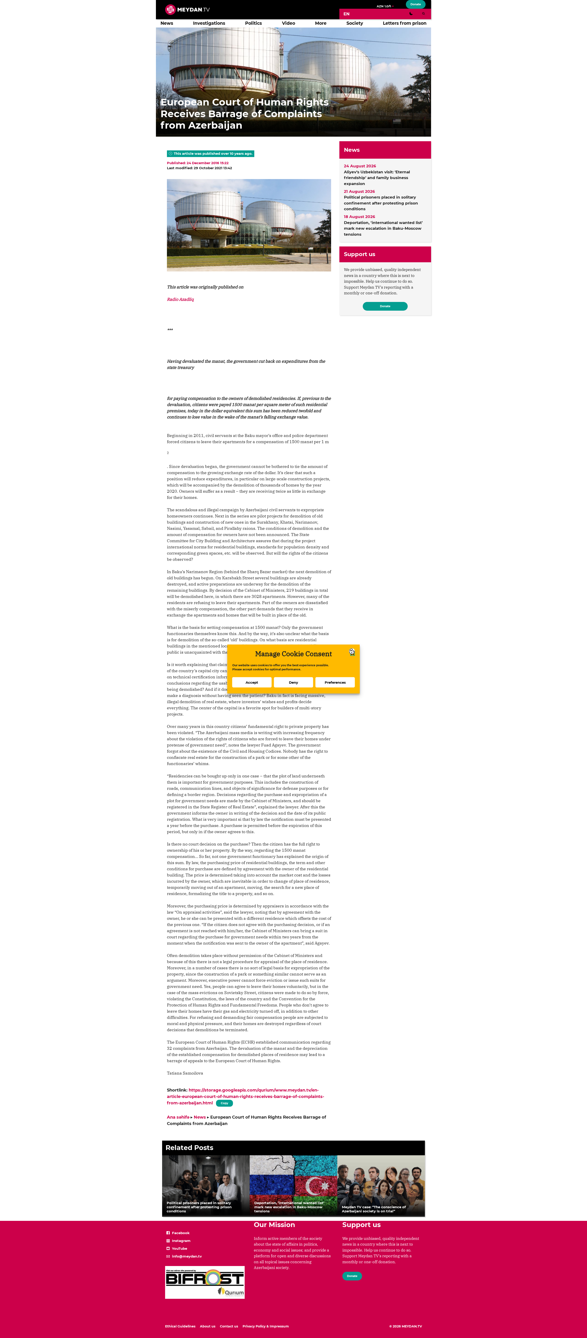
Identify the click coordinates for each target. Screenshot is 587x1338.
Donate (415, 4)
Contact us (229, 1326)
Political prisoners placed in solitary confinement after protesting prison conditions (381, 203)
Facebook (181, 1233)
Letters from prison (404, 23)
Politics (253, 23)
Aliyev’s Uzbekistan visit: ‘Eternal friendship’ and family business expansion (377, 178)
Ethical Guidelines (180, 1326)
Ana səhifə (178, 1117)
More (321, 23)
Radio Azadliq (180, 299)
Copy (224, 1102)
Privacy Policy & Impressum (266, 1326)
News (167, 23)
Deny (293, 682)
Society (354, 23)
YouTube (179, 1248)
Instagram (181, 1240)
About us (207, 1326)
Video (288, 23)
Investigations (209, 23)
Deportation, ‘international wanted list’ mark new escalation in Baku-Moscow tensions (383, 228)
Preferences (335, 682)
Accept (252, 682)
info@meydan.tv (187, 1256)
